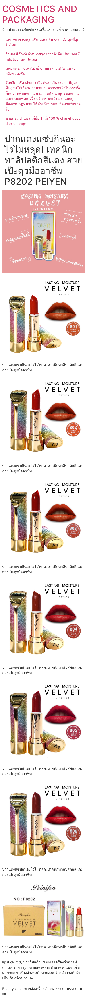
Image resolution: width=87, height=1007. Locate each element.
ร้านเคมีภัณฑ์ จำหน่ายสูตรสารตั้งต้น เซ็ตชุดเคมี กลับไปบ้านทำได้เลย (43, 57)
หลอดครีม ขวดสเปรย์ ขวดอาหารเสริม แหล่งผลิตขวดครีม (40, 71)
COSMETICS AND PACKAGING (39, 14)
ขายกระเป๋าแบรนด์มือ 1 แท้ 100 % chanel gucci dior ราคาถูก (43, 121)
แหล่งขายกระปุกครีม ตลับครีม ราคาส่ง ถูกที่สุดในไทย (42, 42)
